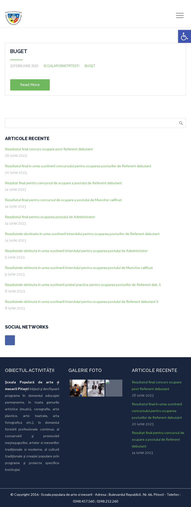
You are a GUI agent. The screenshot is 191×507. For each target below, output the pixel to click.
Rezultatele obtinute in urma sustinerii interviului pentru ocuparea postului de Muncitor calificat (79, 267)
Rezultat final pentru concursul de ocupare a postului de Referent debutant (63, 183)
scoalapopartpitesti (61, 66)
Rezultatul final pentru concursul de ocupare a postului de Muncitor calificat (63, 200)
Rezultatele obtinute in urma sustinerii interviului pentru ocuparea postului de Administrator (76, 251)
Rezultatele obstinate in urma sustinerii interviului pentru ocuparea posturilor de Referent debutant (82, 234)
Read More (30, 85)
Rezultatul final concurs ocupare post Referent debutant (49, 149)
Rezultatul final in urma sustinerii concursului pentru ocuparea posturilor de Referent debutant (78, 166)
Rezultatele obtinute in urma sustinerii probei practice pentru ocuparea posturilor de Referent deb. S (83, 284)
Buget (90, 66)
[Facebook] (10, 340)
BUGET (18, 51)
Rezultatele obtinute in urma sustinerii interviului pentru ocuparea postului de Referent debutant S (81, 301)
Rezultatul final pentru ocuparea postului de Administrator (50, 217)
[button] (184, 36)
